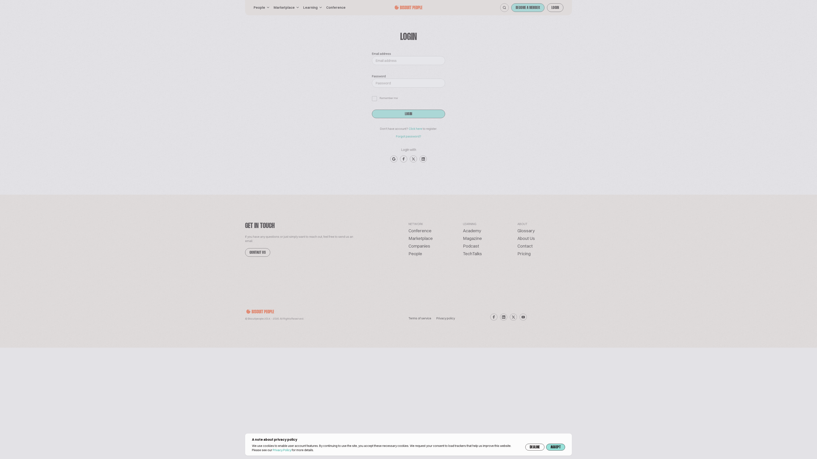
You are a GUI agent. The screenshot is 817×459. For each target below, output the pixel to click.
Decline (535, 447)
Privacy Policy (282, 450)
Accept (556, 447)
